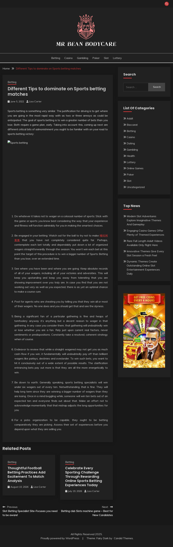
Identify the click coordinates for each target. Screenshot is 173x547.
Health (131, 156)
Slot (106, 58)
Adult (130, 118)
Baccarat (132, 124)
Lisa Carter (35, 101)
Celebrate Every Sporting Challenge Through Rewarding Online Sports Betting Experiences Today (83, 476)
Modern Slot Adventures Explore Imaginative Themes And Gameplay (144, 220)
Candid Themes (123, 538)
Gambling (82, 58)
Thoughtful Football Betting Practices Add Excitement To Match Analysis (26, 474)
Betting (55, 58)
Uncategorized (136, 187)
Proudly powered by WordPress (60, 538)
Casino (68, 58)
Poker (96, 58)
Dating (131, 143)
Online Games (135, 168)
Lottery (117, 58)
